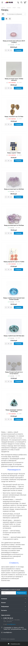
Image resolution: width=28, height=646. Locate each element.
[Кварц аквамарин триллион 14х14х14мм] (14, 403)
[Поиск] (21, 2)
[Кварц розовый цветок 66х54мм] (14, 182)
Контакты (4, 610)
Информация (5, 606)
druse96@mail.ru (7, 632)
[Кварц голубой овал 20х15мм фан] (14, 329)
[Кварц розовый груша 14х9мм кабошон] (14, 72)
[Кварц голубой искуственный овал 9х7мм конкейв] (14, 291)
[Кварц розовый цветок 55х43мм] (14, 218)
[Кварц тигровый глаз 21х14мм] (14, 110)
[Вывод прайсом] (9, 18)
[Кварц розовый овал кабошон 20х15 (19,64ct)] (14, 34)
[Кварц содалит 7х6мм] (14, 146)
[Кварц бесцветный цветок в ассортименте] (14, 365)
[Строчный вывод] (6, 18)
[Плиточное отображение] (3, 18)
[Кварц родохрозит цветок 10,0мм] (14, 255)
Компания (4, 598)
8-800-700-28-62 (8, 618)
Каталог (3, 602)
